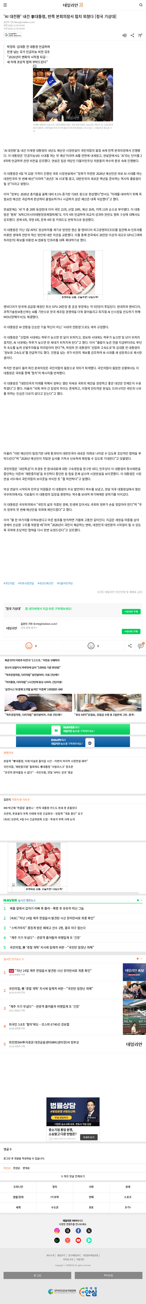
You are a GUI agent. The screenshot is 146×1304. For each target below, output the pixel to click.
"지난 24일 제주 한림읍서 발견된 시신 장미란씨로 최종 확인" (51, 970)
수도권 (54, 1207)
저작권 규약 (68, 1259)
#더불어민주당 (65, 583)
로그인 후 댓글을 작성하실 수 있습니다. (24, 1158)
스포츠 (127, 1197)
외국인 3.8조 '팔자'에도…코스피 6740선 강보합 (39, 1024)
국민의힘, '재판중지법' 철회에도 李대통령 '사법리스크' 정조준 (38, 767)
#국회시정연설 (26, 583)
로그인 (37, 1275)
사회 (91, 1187)
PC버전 (108, 1275)
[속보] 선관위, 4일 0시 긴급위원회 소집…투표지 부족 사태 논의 (39, 819)
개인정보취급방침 (90, 1255)
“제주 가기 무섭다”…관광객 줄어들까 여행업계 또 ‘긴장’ (44, 1006)
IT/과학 (55, 1197)
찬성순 (16, 1168)
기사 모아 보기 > (29, 627)
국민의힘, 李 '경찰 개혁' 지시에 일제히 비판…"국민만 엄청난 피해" (51, 988)
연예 (91, 1197)
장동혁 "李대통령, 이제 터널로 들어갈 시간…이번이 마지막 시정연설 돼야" (46, 761)
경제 (127, 1187)
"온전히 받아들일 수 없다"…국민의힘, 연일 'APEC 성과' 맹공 (38, 772)
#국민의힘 (9, 583)
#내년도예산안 (45, 583)
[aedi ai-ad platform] (52, 69)
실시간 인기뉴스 (13, 959)
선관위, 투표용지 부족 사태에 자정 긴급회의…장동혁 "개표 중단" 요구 (43, 814)
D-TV (128, 1207)
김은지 (16, 799)
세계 (18, 1207)
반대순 (26, 1168)
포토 (91, 1207)
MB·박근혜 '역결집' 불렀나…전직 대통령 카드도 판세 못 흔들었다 (40, 808)
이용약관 (80, 1259)
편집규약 (61, 1255)
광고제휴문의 (74, 1255)
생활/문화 (18, 1197)
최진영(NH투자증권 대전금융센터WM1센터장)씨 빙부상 (44, 1042)
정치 (54, 1187)
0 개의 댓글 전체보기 (73, 1176)
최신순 (7, 1168)
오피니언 (18, 1187)
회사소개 (50, 1255)
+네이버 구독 (131, 611)
